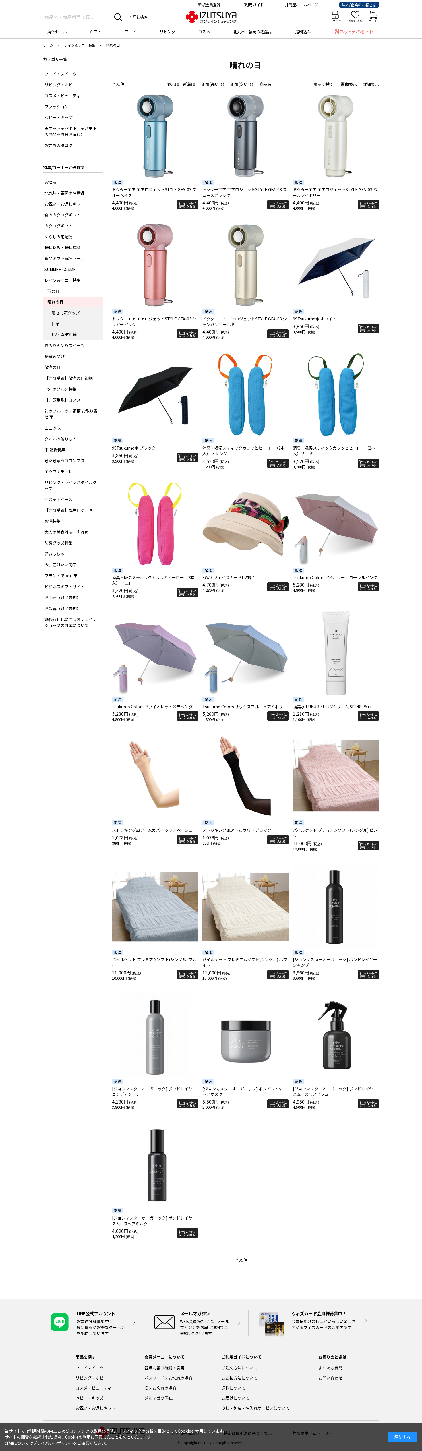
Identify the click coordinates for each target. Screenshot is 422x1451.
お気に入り (355, 21)
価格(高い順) (212, 84)
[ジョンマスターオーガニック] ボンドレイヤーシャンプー (335, 962)
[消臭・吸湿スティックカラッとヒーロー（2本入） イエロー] (155, 524)
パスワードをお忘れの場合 (168, 1378)
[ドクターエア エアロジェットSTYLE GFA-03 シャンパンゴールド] (245, 265)
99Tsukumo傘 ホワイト (314, 319)
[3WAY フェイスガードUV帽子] (245, 524)
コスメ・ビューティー (95, 1388)
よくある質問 (330, 1368)
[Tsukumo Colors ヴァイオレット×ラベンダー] (155, 653)
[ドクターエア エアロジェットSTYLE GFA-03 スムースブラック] (245, 136)
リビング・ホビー (92, 1378)
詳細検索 (140, 17)
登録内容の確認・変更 (164, 1368)
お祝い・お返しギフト (96, 1408)
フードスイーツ (90, 1368)
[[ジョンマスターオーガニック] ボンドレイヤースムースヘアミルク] (155, 1164)
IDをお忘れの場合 (160, 1388)
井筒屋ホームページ (301, 4)
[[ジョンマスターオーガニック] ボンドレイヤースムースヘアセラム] (336, 1035)
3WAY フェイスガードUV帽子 (228, 577)
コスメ (204, 31)
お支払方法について (239, 1378)
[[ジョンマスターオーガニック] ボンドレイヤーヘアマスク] (245, 1035)
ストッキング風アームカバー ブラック (236, 830)
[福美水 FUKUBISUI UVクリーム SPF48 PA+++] (336, 653)
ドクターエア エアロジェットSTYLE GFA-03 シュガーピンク (154, 321)
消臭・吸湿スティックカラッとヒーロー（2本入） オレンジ (243, 450)
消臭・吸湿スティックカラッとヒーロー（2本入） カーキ (334, 450)
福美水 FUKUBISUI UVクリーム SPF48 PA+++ (333, 706)
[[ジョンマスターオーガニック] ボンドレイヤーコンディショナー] (155, 1035)
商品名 (265, 84)
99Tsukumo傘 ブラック (134, 448)
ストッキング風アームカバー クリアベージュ (152, 830)
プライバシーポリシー (53, 1443)
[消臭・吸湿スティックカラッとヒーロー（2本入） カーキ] (336, 394)
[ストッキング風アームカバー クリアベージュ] (155, 777)
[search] (118, 17)
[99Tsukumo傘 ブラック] (155, 394)
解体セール (57, 31)
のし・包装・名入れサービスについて (255, 1408)
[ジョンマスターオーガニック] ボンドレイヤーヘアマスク (244, 1091)
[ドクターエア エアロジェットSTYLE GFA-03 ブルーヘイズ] (155, 136)
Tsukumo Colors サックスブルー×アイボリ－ (244, 706)
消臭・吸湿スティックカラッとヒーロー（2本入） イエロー (153, 580)
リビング (167, 31)
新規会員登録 (209, 4)
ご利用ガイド (252, 4)
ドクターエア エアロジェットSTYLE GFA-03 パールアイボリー (335, 192)
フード (131, 31)
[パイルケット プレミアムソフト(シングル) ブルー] (155, 906)
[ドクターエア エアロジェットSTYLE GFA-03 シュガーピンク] (155, 265)
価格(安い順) (241, 84)
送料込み (303, 31)
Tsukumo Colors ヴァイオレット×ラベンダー (154, 706)
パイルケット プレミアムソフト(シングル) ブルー (154, 962)
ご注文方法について (239, 1368)
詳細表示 (371, 84)
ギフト (96, 31)
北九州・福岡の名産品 (252, 31)
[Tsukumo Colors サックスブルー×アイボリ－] (245, 653)
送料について (233, 1388)
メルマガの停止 (158, 1398)
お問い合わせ (330, 1378)
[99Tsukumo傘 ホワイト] (336, 265)
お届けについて (235, 1398)
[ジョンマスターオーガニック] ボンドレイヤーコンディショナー (154, 1091)
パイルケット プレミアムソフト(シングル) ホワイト (244, 962)
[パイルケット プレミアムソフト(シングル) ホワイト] (245, 906)
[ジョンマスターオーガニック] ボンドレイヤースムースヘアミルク (154, 1220)
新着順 (189, 84)
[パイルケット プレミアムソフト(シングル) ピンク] (336, 777)
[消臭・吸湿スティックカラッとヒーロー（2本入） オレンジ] (245, 394)
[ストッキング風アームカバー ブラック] (245, 777)
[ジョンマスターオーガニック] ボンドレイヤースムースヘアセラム (335, 1091)
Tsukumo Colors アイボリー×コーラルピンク (335, 577)
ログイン (335, 21)
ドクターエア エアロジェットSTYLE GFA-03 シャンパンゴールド (244, 321)
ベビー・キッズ (90, 1398)
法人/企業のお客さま (359, 4)
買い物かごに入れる (187, 204)
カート (373, 21)
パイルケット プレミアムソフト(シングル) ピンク (335, 833)
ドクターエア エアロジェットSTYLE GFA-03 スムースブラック (244, 192)
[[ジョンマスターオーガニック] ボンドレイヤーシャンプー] (336, 906)
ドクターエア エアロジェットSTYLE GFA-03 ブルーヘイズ (154, 192)
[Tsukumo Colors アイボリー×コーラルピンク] (336, 524)
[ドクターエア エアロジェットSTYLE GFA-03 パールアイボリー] (336, 136)
